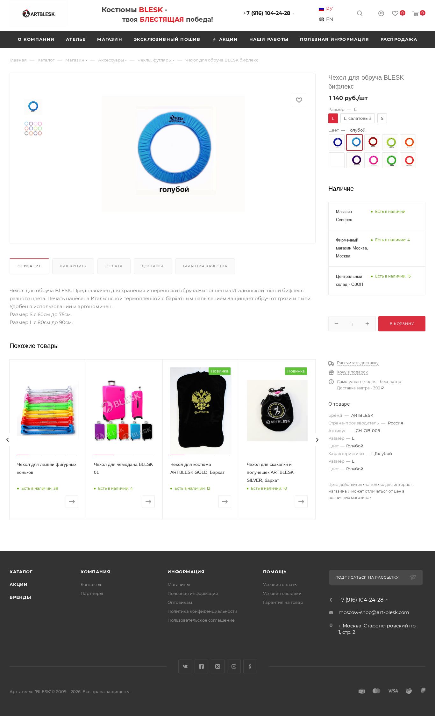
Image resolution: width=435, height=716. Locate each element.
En (329, 19)
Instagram (218, 666)
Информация (186, 571)
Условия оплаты (280, 584)
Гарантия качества (205, 266)
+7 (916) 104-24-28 (266, 13)
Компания (95, 571)
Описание (29, 266)
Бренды (20, 597)
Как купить (73, 266)
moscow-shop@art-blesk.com (374, 612)
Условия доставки (282, 593)
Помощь (275, 571)
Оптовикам (180, 602)
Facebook (201, 666)
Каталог (21, 571)
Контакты (91, 584)
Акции (19, 584)
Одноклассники (250, 666)
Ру (329, 9)
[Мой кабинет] (381, 14)
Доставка (153, 266)
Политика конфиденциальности (202, 611)
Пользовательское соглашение (201, 620)
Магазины (179, 584)
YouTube (234, 666)
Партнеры (92, 593)
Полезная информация (193, 593)
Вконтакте (185, 666)
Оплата (114, 266)
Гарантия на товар (283, 602)
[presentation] (7, 439)
